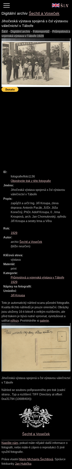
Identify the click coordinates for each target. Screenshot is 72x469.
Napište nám (9, 442)
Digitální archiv (20, 31)
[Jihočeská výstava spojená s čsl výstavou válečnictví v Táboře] (36, 62)
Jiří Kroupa (18, 295)
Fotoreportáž (41, 31)
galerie (44, 320)
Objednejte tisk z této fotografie (31, 180)
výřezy (14, 320)
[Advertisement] (36, 129)
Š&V (5, 31)
